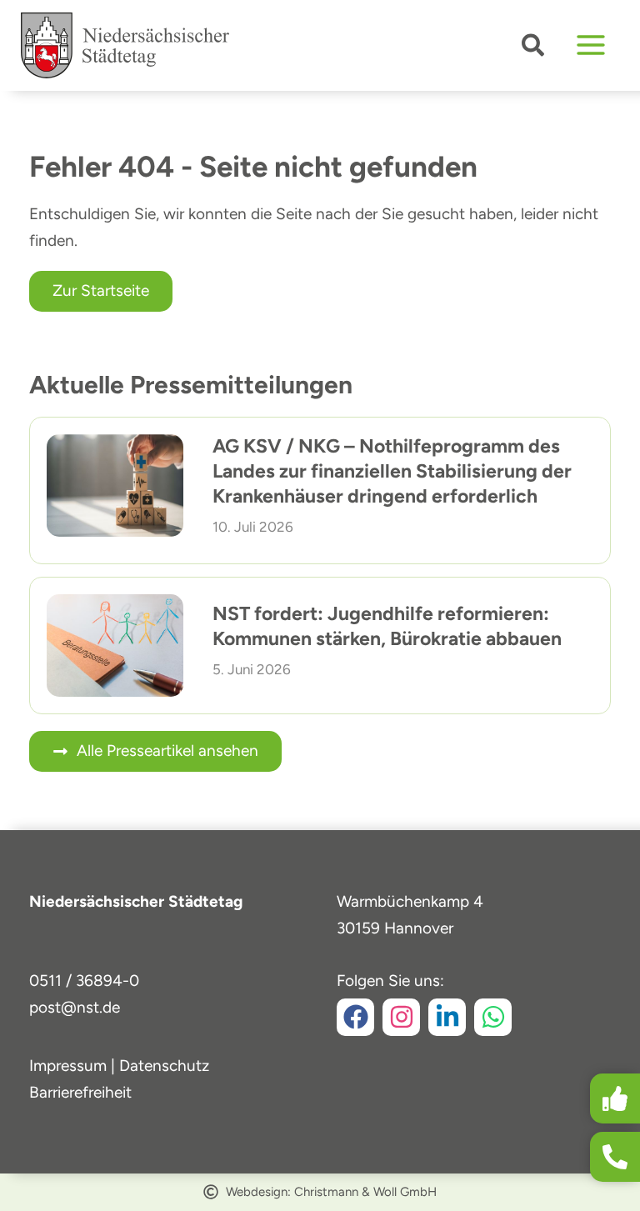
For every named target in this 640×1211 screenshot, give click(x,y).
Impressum (68, 1065)
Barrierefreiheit (80, 1092)
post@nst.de (74, 1007)
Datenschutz (164, 1065)
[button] (534, 48)
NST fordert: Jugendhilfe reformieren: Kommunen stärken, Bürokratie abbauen (387, 626)
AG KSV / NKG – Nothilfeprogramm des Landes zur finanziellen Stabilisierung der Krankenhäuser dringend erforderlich (392, 471)
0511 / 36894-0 (84, 980)
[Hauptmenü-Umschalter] (591, 45)
